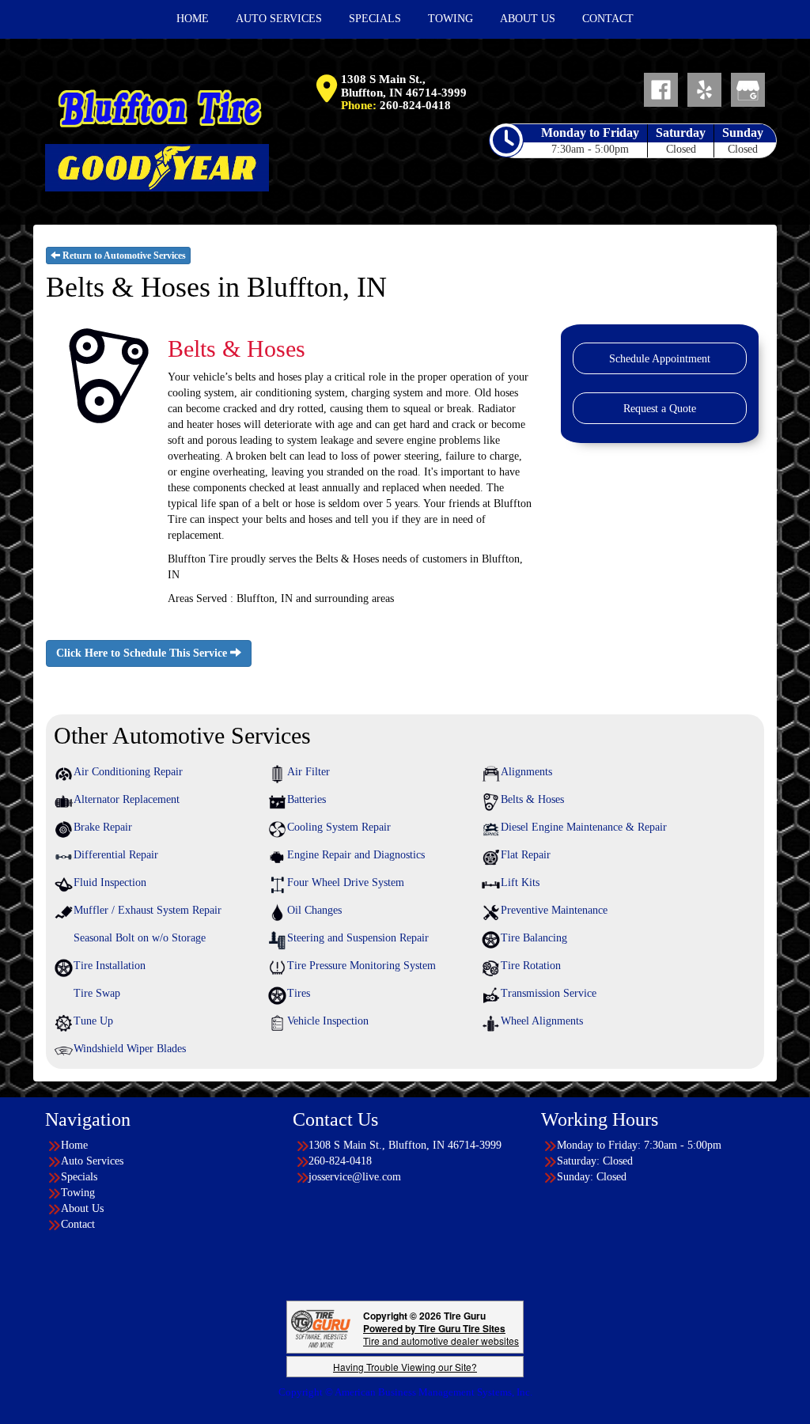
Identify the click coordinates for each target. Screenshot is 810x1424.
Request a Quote (659, 409)
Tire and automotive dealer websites (441, 1334)
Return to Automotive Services (123, 255)
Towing (78, 1193)
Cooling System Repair (339, 827)
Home (74, 1145)
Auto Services (92, 1161)
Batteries (306, 799)
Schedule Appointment (659, 359)
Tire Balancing (534, 938)
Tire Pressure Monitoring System (361, 965)
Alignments (526, 772)
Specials (79, 1177)
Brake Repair (103, 827)
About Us (82, 1208)
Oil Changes (314, 910)
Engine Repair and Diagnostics (356, 855)
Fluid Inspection (110, 882)
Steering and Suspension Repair (358, 938)
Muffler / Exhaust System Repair (147, 910)
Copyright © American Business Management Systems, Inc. (405, 1392)
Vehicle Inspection (328, 1021)
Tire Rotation (531, 965)
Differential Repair (116, 855)
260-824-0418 (415, 105)
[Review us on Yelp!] (704, 89)
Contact (78, 1224)
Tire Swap (97, 993)
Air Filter (308, 772)
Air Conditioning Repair (128, 772)
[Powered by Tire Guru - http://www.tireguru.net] (320, 1327)
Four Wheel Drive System (345, 882)
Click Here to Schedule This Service (143, 653)
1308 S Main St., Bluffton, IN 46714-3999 (404, 86)
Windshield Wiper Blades (130, 1049)
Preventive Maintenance (554, 910)
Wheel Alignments (542, 1021)
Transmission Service (548, 993)
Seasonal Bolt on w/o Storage (140, 938)
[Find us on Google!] (748, 89)
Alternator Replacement (127, 799)
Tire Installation (110, 965)
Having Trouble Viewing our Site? (405, 1366)
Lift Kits (520, 882)
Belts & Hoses (532, 799)
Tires (298, 993)
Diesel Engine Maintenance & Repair (584, 827)
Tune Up (93, 1021)
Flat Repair (526, 855)
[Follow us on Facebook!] (661, 89)
